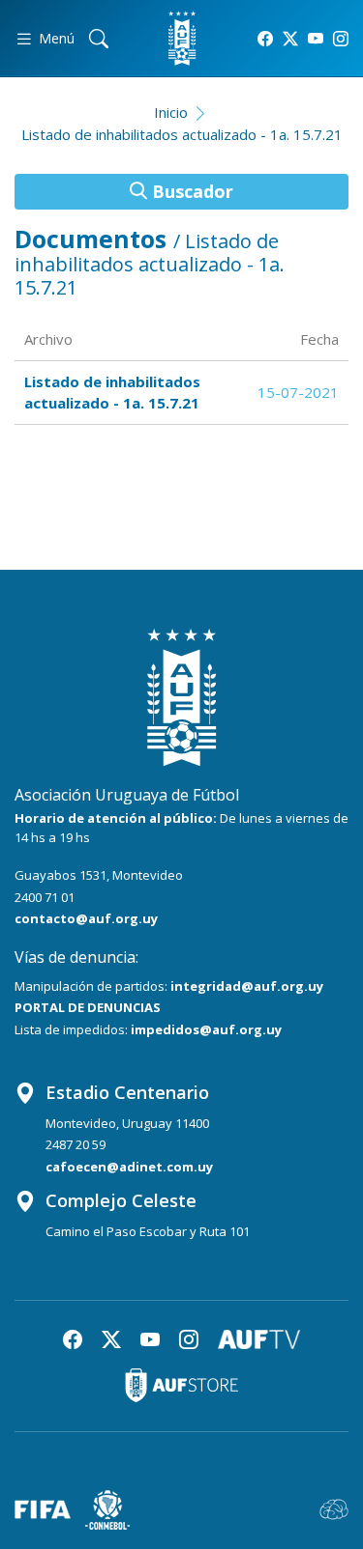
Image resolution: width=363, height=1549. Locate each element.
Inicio (171, 112)
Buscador (190, 191)
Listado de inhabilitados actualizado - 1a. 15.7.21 (182, 134)
